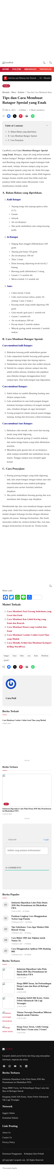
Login (46, 839)
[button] (44, 62)
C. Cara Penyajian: (16, 140)
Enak (36, 656)
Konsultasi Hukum (10, 1118)
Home (5, 69)
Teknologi (45, 69)
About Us (6, 1133)
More (13, 92)
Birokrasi (30, 69)
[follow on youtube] (15, 1066)
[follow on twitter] (20, 1066)
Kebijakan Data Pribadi (34, 1154)
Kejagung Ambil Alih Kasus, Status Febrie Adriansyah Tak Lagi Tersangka (33, 1000)
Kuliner (6, 86)
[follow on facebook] (4, 1066)
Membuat (44, 656)
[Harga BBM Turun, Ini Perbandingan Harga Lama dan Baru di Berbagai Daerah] (8, 992)
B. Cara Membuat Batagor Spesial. (22, 136)
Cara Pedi (11, 698)
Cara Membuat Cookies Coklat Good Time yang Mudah (24, 720)
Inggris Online (8, 1113)
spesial (6, 660)
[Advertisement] (27, 30)
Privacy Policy (8, 1142)
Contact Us (7, 1137)
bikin (22, 656)
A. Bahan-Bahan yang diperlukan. (22, 132)
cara (28, 656)
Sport (6, 804)
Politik (16, 69)
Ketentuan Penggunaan (12, 1154)
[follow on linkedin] (26, 1066)
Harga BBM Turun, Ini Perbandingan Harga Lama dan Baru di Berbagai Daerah (34, 986)
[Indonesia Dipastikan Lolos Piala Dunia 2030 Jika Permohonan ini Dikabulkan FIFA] (27, 804)
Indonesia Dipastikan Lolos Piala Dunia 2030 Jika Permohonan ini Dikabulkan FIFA (29, 905)
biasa (14, 656)
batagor (6, 656)
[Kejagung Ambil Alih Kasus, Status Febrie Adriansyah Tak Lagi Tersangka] (8, 1006)
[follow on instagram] (9, 1066)
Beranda (5, 92)
